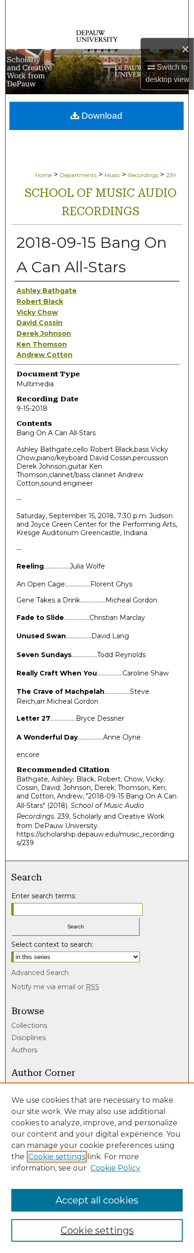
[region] (97, 1167)
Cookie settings (56, 1156)
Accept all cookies (97, 1200)
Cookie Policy (115, 1168)
